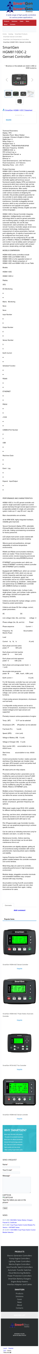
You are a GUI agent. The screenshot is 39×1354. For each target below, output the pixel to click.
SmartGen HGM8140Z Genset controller (15, 1115)
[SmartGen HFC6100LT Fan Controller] (19, 1043)
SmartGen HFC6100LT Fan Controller (14, 1065)
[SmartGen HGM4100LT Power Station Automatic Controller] (19, 991)
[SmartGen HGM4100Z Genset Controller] (19, 942)
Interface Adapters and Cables (19, 1284)
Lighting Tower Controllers (19, 1261)
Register (10, 1348)
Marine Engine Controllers (19, 1264)
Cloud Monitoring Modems (19, 1273)
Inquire (8, 120)
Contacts (12, 24)
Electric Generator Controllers (19, 1255)
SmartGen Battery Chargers (19, 1279)
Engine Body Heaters (19, 1281)
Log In (5, 1348)
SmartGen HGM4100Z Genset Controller (15, 964)
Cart (4, 1350)
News (27, 21)
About (5, 24)
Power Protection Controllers (20, 1276)
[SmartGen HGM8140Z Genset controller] (19, 1092)
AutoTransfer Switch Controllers (19, 1267)
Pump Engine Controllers (19, 1258)
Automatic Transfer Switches (19, 1270)
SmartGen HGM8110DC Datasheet (18, 110)
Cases (21, 21)
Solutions (14, 21)
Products (6, 21)
